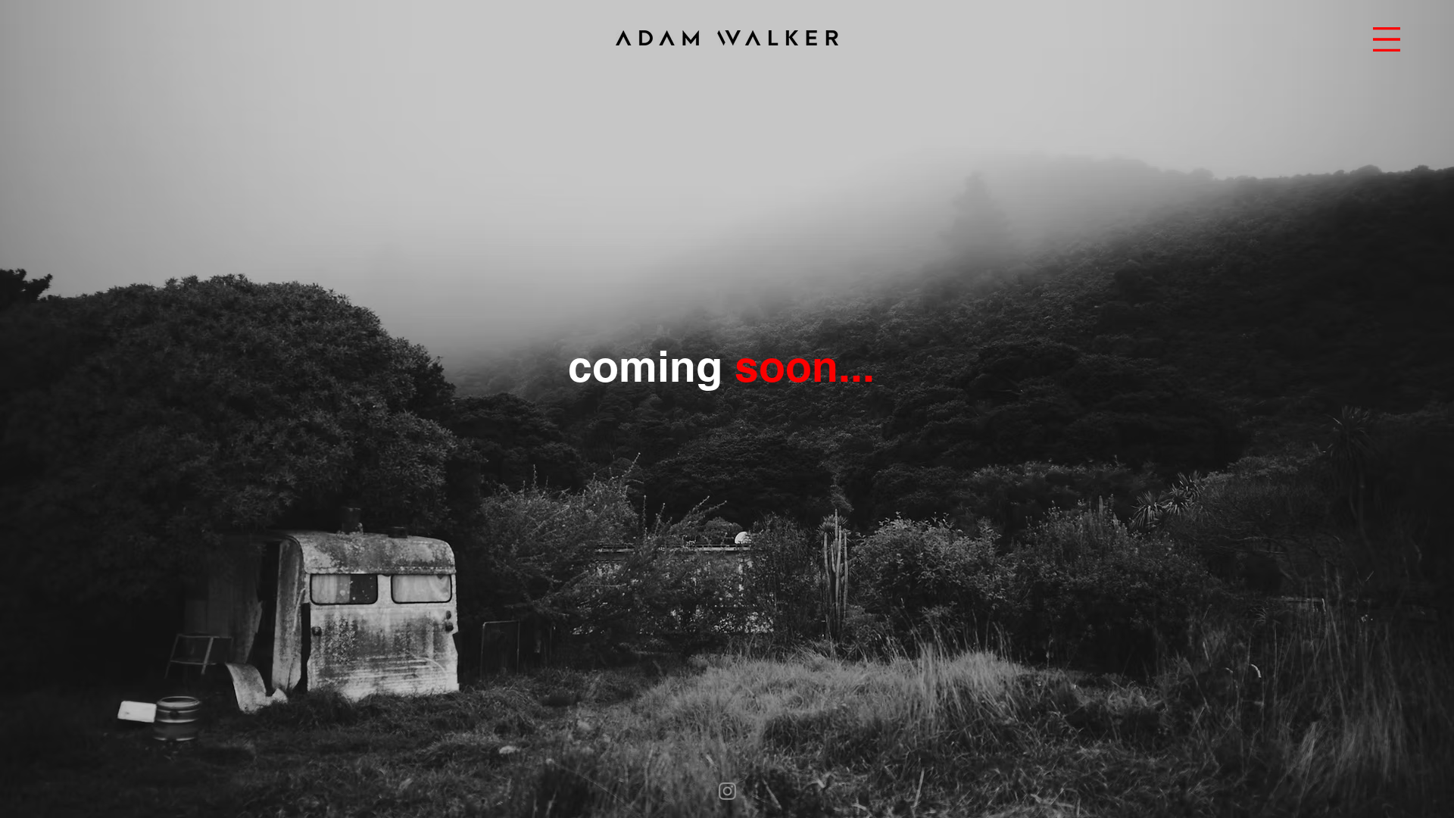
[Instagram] (727, 791)
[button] (1386, 39)
